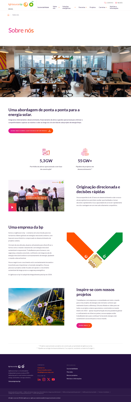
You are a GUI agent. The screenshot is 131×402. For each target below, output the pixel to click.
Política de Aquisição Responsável (71, 392)
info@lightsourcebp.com (46, 372)
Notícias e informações (114, 7)
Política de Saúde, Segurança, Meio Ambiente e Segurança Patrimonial (42, 392)
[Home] (8, 15)
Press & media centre (44, 370)
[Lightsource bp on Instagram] (44, 379)
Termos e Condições (103, 392)
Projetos (93, 7)
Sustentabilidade (43, 7)
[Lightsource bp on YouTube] (53, 379)
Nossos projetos (72, 375)
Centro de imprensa (38, 393)
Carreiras (102, 7)
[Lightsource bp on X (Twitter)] (48, 379)
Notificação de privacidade (89, 392)
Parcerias (82, 7)
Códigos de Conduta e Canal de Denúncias (19, 393)
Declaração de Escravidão (15, 392)
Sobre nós (55, 7)
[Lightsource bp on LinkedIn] (39, 379)
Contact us (41, 367)
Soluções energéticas (67, 7)
